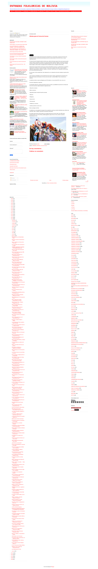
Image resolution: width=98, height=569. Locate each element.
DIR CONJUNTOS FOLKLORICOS (64, 11)
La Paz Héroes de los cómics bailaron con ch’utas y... (17, 480)
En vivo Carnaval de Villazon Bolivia (18, 545)
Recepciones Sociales (75, 349)
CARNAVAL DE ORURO (18, 11)
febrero (13, 235)
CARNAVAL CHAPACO (75, 239)
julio (13, 227)
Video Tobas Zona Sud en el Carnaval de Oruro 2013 (17, 360)
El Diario (72, 201)
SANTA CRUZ (73, 358)
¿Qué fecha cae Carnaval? (16, 442)
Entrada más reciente (34, 180)
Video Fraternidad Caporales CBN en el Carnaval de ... (18, 252)
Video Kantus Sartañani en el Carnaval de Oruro (17, 255)
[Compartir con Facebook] (48, 144)
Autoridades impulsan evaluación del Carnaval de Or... (18, 431)
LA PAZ (72, 311)
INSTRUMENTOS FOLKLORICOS (77, 304)
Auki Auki (72, 220)
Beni (72, 227)
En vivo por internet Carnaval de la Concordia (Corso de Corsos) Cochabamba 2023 (18, 54)
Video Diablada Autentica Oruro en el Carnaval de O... (18, 400)
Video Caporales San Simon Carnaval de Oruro (17, 405)
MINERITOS (73, 318)
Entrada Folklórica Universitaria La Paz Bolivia (79, 210)
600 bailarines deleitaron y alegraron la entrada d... (16, 348)
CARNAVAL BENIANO (75, 237)
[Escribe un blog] (45, 144)
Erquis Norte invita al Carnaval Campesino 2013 (17, 531)
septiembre (14, 224)
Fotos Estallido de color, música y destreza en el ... (18, 541)
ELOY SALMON (74, 279)
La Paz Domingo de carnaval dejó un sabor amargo (18, 492)
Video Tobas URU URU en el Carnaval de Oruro (17, 278)
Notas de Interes (74, 328)
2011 (12, 554)
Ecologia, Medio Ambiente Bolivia (78, 112)
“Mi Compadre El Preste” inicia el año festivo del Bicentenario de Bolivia (82, 134)
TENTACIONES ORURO (75, 372)
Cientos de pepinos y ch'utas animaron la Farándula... (17, 500)
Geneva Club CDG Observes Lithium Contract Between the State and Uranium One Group (82, 124)
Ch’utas (72, 255)
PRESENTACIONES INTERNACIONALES (78, 342)
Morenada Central (74, 321)
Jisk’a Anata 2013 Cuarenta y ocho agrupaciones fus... (18, 465)
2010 (12, 556)
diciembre (14, 220)
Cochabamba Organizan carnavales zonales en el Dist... (18, 514)
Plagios (72, 335)
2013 (12, 218)
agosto (13, 226)
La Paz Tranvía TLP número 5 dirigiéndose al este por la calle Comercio (82, 153)
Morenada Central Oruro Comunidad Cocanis (18, 167)
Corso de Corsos (44, 145)
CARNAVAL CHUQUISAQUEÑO (76, 241)
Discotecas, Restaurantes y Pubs (78, 172)
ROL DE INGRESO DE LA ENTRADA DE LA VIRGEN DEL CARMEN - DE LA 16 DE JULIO (18, 49)
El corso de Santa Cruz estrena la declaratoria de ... (18, 477)
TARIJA (72, 368)
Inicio (50, 180)
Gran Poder (74, 161)
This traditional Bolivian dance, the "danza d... (79, 188)
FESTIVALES (73, 293)
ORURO (72, 330)
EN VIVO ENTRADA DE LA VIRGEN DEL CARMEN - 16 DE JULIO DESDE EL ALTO (17, 47)
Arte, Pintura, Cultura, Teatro (77, 132)
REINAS (72, 351)
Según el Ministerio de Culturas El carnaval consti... (18, 460)
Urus (72, 382)
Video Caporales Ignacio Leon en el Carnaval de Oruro (18, 370)
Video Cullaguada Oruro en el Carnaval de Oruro (17, 318)
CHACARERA (73, 258)
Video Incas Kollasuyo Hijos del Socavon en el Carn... (17, 270)
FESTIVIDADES (74, 295)
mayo (13, 231)
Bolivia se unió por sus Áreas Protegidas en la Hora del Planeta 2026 (81, 114)
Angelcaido (12, 172)
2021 (12, 206)
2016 (12, 214)
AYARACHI (73, 223)
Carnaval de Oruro (13, 164)
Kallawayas (73, 309)
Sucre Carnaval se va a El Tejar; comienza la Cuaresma (17, 452)
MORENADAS (73, 323)
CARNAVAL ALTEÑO (74, 235)
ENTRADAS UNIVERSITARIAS (76, 290)
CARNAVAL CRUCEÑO (75, 244)
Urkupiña (72, 381)
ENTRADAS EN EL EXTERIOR (76, 288)
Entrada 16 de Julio (74, 281)
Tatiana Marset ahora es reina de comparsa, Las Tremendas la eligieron (79, 37)
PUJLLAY (73, 346)
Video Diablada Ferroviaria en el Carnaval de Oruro (17, 310)
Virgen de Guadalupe (75, 388)
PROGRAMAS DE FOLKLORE (76, 344)
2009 (12, 557)
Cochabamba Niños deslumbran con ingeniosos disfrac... (18, 538)
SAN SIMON (73, 356)
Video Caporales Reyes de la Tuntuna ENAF (17, 305)
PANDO (72, 332)
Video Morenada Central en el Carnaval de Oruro (17, 373)
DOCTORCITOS (74, 274)
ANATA (72, 216)
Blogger (52, 566)
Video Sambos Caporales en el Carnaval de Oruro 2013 (17, 328)
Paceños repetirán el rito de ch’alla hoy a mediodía (18, 470)
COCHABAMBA (74, 263)
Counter (72, 410)
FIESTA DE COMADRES (75, 297)
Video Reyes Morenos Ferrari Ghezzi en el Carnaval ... (17, 308)
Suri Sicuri (73, 367)
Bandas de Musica (74, 225)
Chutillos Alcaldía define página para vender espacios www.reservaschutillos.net (18, 84)
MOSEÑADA (73, 325)
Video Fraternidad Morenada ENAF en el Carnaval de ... (18, 265)
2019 (12, 209)
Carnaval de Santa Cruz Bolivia (78, 168)
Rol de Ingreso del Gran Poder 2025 (16, 51)
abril (13, 232)
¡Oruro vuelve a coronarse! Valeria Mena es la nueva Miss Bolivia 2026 (82, 91)
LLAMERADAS (73, 316)
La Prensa (73, 208)
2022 (12, 204)
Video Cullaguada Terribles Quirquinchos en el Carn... (17, 300)
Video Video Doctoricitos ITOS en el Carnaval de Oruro (18, 285)
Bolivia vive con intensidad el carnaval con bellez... (17, 529)
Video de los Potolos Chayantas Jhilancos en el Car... (17, 295)
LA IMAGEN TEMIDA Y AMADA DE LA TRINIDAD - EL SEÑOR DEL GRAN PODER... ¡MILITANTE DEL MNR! (21, 97)
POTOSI (72, 339)
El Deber (72, 205)
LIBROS (72, 314)
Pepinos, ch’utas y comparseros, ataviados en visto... (17, 485)
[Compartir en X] (46, 144)
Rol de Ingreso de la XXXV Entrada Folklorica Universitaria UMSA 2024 (21, 70)
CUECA (72, 269)
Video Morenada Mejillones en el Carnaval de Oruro (18, 338)
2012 (12, 553)
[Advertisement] (44, 22)
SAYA (72, 360)
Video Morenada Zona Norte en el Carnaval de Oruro (18, 390)
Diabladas (73, 272)
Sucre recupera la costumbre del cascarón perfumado (18, 475)
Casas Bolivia (75, 141)
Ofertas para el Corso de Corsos (17, 418)
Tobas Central (12, 169)
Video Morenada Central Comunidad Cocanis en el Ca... (18, 409)
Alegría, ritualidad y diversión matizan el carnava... (17, 497)
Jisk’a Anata (73, 307)
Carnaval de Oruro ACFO (14, 162)
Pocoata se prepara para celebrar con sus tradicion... (18, 447)
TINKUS (72, 374)
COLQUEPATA (73, 265)
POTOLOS (73, 337)
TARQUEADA (73, 370)
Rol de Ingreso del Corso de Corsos (76, 11)
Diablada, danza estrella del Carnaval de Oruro (17, 547)
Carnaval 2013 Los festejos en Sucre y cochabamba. (17, 482)
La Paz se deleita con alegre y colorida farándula (17, 450)
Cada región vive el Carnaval (17, 536)
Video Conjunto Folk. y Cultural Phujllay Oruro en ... (17, 303)
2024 (12, 201)
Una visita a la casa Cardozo (20, 89)
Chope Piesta (73, 260)
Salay (72, 353)
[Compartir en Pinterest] (49, 144)
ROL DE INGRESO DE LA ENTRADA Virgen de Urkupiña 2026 (21, 124)
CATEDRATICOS (74, 253)
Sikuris (72, 363)
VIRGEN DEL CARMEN (75, 389)
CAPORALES (73, 234)
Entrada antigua (65, 180)
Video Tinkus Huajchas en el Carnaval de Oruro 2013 (17, 262)
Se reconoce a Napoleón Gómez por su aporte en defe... (18, 524)
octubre (13, 223)
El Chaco (72, 277)
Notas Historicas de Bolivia (77, 151)
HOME (12, 11)
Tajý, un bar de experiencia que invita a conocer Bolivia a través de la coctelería (81, 174)
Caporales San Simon (14, 166)
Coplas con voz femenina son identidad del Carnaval (17, 521)
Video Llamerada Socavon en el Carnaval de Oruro (17, 335)
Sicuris (72, 361)
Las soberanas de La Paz (16, 549)
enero (13, 551)
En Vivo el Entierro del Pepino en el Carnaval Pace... (18, 383)
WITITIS (72, 395)
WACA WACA (73, 393)
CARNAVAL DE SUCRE (75, 248)
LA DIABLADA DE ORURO (14, 160)
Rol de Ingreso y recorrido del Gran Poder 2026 (18, 44)
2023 (12, 203)
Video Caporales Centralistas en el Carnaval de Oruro (18, 363)
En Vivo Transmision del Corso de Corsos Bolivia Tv (18, 398)
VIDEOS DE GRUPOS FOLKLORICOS (78, 386)
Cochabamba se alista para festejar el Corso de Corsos (18, 426)
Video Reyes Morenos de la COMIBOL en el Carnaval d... (17, 280)
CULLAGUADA (74, 270)
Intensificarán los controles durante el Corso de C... (18, 433)
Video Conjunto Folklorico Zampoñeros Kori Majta (16, 313)
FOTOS (52, 11)
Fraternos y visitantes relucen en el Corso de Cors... (18, 395)
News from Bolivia (75, 122)
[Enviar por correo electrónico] (44, 144)
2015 (12, 215)
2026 (12, 198)
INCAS (72, 302)
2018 (12, 211)
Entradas (13, 178)
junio (13, 229)
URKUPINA (47, 11)
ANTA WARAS (73, 218)
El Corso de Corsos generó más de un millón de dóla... (18, 325)
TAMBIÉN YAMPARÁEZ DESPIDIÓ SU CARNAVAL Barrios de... (18, 247)
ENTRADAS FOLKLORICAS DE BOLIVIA (33, 6)
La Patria (72, 203)
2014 (12, 217)
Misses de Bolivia (75, 89)
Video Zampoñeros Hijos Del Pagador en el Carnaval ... (17, 388)
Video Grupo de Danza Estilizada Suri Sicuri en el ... (18, 330)
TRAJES (72, 377)
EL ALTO (72, 276)
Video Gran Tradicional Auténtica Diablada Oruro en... (18, 368)
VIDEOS (56, 11)
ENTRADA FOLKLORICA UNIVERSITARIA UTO (79, 285)
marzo (13, 234)
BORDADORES (74, 230)
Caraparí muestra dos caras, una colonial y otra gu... (18, 505)
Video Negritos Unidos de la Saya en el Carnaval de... (18, 358)
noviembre (14, 221)
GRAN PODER (41, 11)
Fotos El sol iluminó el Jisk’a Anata (18, 407)
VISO (72, 391)
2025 (12, 200)
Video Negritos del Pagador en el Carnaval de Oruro (18, 378)
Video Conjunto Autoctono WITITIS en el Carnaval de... (18, 275)
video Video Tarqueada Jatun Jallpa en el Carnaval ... (18, 268)
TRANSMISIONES (25, 11)
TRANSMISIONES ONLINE (76, 379)
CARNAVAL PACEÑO (75, 249)
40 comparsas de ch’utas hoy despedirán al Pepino (17, 380)
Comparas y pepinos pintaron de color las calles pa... (18, 490)
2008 (12, 559)
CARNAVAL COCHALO (36, 145)
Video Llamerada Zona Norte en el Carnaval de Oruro (18, 365)
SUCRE (72, 365)
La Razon (73, 207)
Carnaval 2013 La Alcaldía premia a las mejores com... (18, 293)
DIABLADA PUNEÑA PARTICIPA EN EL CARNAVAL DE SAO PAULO (18, 509)
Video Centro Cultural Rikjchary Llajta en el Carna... (17, 260)
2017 (12, 212)
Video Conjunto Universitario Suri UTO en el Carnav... (18, 257)
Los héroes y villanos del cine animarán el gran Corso (17, 414)
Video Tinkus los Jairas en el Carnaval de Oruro (17, 273)
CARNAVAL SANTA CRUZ (33, 11)
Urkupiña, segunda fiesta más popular (16, 119)
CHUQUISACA (73, 262)
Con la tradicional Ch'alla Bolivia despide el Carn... (17, 455)
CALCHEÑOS (73, 232)
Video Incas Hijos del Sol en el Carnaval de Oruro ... (17, 393)
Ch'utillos (72, 256)
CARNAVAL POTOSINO (75, 251)
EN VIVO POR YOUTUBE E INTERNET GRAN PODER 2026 (20, 132)
